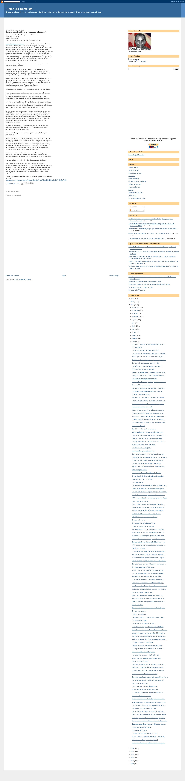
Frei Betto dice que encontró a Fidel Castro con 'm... (148, 680)
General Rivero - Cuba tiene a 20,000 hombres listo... (148, 507)
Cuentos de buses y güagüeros (141, 448)
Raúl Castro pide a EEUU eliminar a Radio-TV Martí (148, 617)
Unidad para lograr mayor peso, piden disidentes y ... (148, 633)
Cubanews (131, 176)
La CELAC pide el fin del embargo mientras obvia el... (148, 539)
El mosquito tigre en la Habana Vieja (143, 523)
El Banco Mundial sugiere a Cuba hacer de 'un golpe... (149, 557)
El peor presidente (137, 605)
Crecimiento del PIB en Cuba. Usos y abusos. (146, 514)
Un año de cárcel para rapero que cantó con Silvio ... (148, 495)
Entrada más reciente (12, 276)
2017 (132, 298)
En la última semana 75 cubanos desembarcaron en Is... (149, 435)
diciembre (135, 307)
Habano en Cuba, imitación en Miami (143, 451)
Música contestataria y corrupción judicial (145, 689)
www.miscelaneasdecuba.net (15, 44)
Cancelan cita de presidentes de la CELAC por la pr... (148, 542)
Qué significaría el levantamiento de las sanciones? (148, 649)
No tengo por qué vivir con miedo (142, 407)
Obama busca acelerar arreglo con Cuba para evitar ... (149, 724)
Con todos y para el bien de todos (142, 592)
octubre (134, 313)
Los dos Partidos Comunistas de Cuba (144, 708)
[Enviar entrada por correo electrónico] (22, 183)
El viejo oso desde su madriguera (142, 642)
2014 (132, 748)
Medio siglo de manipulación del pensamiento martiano (149, 589)
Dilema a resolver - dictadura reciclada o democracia (148, 601)
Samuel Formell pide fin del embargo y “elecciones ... (148, 388)
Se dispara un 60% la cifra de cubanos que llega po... (148, 554)
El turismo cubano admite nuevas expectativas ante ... (149, 344)
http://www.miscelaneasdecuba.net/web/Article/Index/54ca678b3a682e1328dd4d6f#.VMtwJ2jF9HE (36, 180)
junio (134, 326)
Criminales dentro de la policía (141, 696)
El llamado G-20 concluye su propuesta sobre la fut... (148, 535)
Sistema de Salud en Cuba (136, 198)
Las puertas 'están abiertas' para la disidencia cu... (147, 391)
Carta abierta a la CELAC (140, 683)
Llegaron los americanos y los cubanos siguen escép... (149, 401)
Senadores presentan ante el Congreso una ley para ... (149, 564)
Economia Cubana (134, 187)
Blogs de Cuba (133, 167)
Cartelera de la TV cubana (136, 290)
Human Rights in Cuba (135, 192)
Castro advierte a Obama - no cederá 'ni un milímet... (148, 711)
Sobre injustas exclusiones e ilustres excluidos (146, 576)
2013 (132, 751)
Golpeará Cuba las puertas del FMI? (143, 369)
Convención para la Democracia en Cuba (144, 674)
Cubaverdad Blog (133, 178)
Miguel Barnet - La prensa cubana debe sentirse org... (148, 736)
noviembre (135, 310)
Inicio (64, 276)
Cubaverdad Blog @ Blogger (137, 181)
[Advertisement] (92, 22)
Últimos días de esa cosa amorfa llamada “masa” (147, 645)
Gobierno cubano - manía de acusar (143, 526)
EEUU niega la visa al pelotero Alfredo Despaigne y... (148, 718)
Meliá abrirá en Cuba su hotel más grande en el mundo (149, 715)
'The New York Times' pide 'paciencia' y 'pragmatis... (148, 404)
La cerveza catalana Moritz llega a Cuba (144, 733)
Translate (143, 61)
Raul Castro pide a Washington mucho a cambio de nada (149, 586)
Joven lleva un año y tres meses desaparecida (146, 658)
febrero (134, 338)
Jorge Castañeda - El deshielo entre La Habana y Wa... (149, 702)
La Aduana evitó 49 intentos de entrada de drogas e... (148, 419)
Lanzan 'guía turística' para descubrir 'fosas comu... (148, 413)
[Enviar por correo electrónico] (25, 183)
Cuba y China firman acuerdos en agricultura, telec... (148, 504)
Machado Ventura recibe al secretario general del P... (148, 532)
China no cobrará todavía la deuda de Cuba (145, 363)
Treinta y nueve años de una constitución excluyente (148, 608)
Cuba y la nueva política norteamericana (144, 686)
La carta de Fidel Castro (139, 620)
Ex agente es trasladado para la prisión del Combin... (148, 397)
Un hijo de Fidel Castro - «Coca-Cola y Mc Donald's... (148, 375)
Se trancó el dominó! (138, 426)
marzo (134, 335)
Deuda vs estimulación (139, 614)
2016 (132, 301)
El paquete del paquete (139, 611)
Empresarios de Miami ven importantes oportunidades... (149, 485)
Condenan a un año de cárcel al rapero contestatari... (148, 699)
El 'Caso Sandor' (137, 347)
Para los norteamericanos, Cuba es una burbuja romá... (149, 372)
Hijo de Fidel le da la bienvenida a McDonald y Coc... (148, 466)
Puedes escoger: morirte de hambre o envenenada (147, 510)
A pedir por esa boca (138, 548)
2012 (132, 754)
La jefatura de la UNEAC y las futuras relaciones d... (148, 579)
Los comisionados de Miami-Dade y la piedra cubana (148, 422)
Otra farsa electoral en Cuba (140, 394)
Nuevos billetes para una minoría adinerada (145, 655)
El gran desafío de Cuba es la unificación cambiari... (148, 476)
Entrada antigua (114, 276)
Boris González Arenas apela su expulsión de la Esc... (149, 705)
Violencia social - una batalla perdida (143, 652)
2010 (132, 761)
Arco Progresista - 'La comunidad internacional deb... (148, 529)
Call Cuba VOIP (133, 170)
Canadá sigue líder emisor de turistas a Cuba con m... (149, 664)
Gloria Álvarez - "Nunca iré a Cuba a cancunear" (147, 366)
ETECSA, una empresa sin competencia (144, 517)
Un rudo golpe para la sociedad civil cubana (145, 350)
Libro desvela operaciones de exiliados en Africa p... (148, 583)
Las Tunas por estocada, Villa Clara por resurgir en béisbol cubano (149, 284)
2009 (132, 764)
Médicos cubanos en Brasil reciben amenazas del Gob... (149, 639)
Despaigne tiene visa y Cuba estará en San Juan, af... (149, 441)
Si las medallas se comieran (141, 385)
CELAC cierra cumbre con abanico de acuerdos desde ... (149, 630)
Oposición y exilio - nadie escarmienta (144, 429)
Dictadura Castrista (18, 9)
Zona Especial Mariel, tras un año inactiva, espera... (148, 357)
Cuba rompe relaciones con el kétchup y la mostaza (148, 454)
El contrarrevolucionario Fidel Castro (143, 567)
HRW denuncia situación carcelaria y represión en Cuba (149, 498)
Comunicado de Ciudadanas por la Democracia (146, 463)
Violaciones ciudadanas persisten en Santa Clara (147, 595)
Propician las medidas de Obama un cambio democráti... (149, 721)
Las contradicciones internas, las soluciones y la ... (148, 432)
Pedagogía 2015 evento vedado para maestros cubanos (149, 457)
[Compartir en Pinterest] (33, 183)
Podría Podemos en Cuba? (140, 661)
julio (133, 323)
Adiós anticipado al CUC (139, 470)
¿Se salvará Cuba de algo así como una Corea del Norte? (146, 238)
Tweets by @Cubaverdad (136, 155)
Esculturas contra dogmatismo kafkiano (144, 379)
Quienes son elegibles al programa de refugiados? (147, 460)
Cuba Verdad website (135, 173)
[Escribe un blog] (27, 183)
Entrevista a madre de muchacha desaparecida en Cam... (150, 677)
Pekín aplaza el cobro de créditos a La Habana (146, 473)
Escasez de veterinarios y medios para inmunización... (149, 382)
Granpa (130, 190)
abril (133, 332)
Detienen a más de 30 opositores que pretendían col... (149, 636)
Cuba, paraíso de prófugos (140, 501)
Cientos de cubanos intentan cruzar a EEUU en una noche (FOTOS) (149, 233)
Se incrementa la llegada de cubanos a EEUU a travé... (149, 561)
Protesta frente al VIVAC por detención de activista (148, 671)
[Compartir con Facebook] (31, 183)
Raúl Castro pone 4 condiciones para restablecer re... (148, 598)
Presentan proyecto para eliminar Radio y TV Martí (147, 627)
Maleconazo (132, 195)
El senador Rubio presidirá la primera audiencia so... (148, 693)
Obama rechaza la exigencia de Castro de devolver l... (149, 551)
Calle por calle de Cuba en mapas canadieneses (147, 438)
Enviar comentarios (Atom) (23, 279)
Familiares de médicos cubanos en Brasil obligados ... (149, 488)
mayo (134, 329)
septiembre (136, 316)
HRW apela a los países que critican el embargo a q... (149, 545)
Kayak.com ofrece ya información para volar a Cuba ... (149, 360)
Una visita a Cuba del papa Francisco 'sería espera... (148, 743)
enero (134, 342)
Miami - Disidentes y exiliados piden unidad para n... (148, 570)
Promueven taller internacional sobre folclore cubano (144, 282)
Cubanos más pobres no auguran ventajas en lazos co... (149, 492)
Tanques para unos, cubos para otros (143, 444)
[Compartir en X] (29, 183)
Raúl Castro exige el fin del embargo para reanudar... (148, 667)
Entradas (134, 207)
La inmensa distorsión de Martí (141, 727)
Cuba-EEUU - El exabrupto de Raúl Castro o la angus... (149, 353)
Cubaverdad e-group (134, 184)
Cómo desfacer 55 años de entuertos (143, 623)
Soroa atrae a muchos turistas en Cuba (140, 287)
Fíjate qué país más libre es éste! (142, 479)
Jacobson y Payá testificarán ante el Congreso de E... (149, 416)
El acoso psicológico (138, 520)
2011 (132, 757)
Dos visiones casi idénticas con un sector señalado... (148, 573)
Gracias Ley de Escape (139, 730)
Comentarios (135, 210)
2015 (132, 305)
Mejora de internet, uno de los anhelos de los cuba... (148, 410)
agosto (134, 320)
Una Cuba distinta (137, 482)
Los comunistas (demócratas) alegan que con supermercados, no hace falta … (152, 228)
